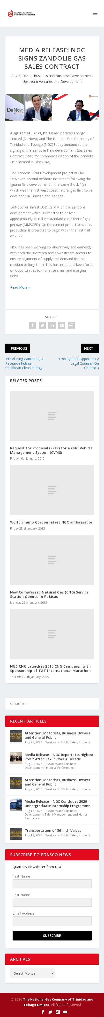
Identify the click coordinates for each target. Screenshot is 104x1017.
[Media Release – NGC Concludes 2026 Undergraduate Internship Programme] (16, 805)
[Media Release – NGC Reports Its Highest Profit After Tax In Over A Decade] (16, 758)
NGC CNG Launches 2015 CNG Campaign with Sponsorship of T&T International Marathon (50, 668)
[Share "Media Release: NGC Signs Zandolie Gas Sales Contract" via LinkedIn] (52, 325)
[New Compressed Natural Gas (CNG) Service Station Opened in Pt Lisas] (52, 560)
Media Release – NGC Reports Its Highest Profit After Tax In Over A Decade (59, 756)
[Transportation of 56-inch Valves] (16, 834)
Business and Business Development (63, 75)
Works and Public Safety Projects (67, 742)
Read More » (20, 287)
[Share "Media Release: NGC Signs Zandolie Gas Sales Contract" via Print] (71, 325)
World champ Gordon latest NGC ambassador (51, 522)
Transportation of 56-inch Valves (53, 830)
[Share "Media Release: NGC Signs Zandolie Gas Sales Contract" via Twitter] (42, 325)
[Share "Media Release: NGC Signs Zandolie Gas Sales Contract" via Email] (62, 325)
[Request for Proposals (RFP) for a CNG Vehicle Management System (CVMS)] (52, 416)
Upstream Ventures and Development (52, 81)
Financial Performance (60, 768)
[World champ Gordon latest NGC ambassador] (52, 490)
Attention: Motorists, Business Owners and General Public (57, 735)
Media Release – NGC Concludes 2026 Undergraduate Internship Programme (57, 803)
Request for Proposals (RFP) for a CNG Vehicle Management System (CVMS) (51, 450)
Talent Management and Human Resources (57, 816)
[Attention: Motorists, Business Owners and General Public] (16, 736)
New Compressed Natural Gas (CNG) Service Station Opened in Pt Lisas (49, 594)
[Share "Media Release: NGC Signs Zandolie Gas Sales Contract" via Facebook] (32, 325)
